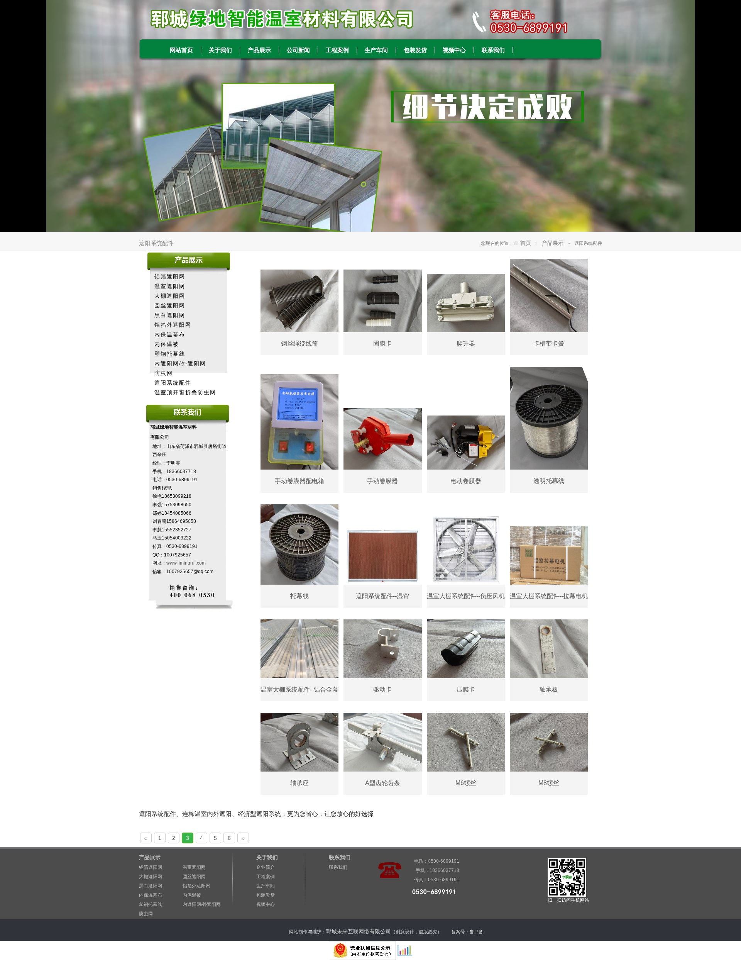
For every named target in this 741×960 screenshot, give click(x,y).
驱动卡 (382, 689)
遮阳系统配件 (172, 383)
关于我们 (220, 50)
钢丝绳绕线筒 (299, 343)
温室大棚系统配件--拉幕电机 (549, 596)
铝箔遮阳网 (169, 276)
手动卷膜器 (382, 481)
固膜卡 (382, 343)
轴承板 (549, 689)
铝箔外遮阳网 (172, 325)
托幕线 (299, 596)
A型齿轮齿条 (382, 783)
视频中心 (454, 50)
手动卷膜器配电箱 (299, 481)
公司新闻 (298, 50)
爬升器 (466, 343)
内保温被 (166, 344)
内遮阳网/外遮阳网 (180, 363)
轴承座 (299, 783)
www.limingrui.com (186, 563)
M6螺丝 (465, 783)
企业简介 (265, 867)
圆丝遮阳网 (169, 305)
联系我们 (493, 50)
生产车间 (376, 50)
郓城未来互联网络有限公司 (358, 931)
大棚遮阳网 (169, 296)
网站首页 (181, 50)
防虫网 (163, 373)
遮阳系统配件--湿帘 (382, 596)
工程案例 (337, 50)
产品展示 (259, 50)
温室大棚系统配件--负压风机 (466, 596)
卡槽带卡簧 (548, 343)
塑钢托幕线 (169, 354)
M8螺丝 (548, 783)
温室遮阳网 (169, 286)
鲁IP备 (477, 932)
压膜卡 (466, 689)
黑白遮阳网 (169, 315)
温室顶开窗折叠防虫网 (185, 392)
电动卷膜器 (465, 481)
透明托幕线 (548, 481)
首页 (525, 243)
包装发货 (415, 50)
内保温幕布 (169, 334)
